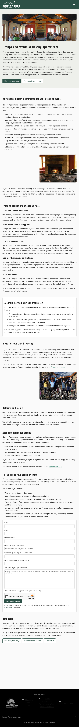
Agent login (17, 717)
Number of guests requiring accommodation (18, 553)
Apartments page (55, 467)
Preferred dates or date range (14, 545)
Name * (6, 523)
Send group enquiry (13, 601)
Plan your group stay (11, 81)
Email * (6, 530)
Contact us (50, 641)
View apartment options (32, 81)
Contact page (8, 607)
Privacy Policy (7, 717)
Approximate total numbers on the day (17, 560)
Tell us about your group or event (15, 568)
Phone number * (9, 538)
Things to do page (58, 367)
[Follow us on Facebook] (75, 717)
